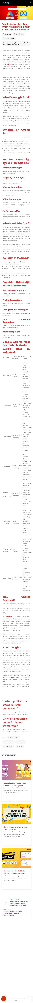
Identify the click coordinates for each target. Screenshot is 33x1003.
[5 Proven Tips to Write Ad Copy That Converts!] (16, 814)
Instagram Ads (10, 44)
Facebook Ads (19, 43)
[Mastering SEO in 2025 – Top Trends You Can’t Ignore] (16, 770)
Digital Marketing (10, 38)
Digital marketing (10, 43)
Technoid (8, 34)
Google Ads (20, 742)
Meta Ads (17, 44)
